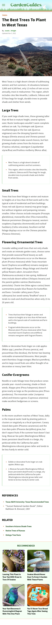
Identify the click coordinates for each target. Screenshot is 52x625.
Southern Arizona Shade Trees (19, 526)
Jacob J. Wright (10, 31)
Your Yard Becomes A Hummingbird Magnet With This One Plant (12, 611)
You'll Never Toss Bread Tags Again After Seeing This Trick (37, 611)
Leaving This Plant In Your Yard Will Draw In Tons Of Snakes (12, 577)
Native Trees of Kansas (15, 530)
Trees (4, 15)
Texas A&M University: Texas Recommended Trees (27, 502)
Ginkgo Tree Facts (13, 535)
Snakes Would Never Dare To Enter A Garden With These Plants (37, 577)
